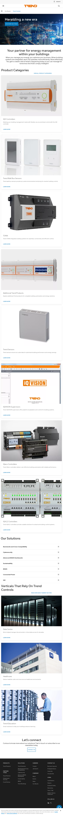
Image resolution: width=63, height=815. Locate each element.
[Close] (60, 810)
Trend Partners (6, 775)
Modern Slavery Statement (51, 793)
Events (34, 778)
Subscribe (49, 771)
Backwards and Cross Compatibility (23, 769)
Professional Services (6, 779)
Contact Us (31, 749)
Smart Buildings (22, 783)
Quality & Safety (51, 785)
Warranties (50, 788)
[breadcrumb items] (2, 11)
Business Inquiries (52, 766)
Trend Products (7, 766)
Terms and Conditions (12, 813)
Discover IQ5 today (11, 24)
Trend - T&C (50, 790)
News (34, 781)
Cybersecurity (21, 772)
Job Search (35, 768)
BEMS (19, 781)
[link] (31, 95)
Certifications (50, 780)
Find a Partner (6, 782)
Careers (35, 766)
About (34, 776)
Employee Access (51, 768)
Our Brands (35, 783)
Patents (49, 783)
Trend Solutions (22, 766)
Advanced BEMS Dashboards (22, 775)
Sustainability (21, 778)
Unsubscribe (50, 773)
